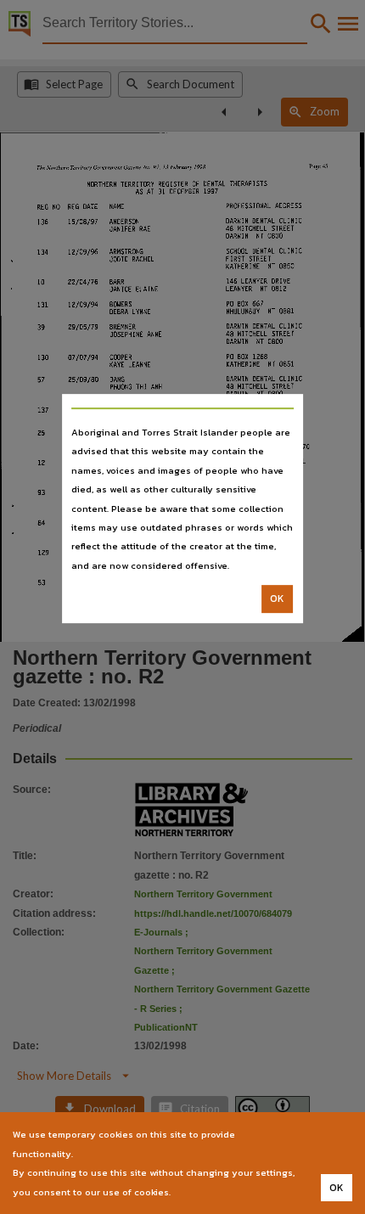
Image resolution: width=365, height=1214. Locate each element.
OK (277, 598)
